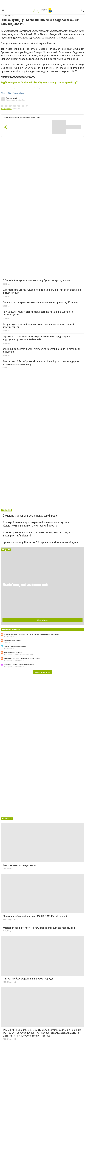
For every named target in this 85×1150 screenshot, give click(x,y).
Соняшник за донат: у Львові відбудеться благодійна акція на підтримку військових (41, 350)
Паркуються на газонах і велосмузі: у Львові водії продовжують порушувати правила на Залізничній (36, 338)
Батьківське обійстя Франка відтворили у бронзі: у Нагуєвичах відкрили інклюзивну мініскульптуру (40, 363)
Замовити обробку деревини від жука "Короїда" (28, 978)
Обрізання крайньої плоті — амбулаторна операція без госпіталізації (39, 927)
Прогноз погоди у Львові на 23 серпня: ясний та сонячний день (40, 542)
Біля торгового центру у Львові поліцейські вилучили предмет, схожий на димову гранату (41, 291)
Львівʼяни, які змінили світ (25, 584)
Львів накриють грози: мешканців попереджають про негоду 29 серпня (40, 302)
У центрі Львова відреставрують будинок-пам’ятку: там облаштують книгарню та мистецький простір (35, 523)
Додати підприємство (42, 672)
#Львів (3, 93)
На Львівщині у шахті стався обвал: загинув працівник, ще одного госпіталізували (37, 313)
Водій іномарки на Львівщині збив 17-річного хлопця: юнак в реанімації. (39, 82)
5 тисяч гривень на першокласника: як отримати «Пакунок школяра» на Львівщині (37, 533)
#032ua (9, 93)
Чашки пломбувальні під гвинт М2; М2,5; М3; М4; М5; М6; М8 (35, 916)
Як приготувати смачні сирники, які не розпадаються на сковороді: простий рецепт (38, 325)
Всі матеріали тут (42, 620)
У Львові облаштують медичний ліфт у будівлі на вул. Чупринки (36, 280)
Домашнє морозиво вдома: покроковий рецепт (31, 515)
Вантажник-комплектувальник (19, 865)
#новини (15, 93)
